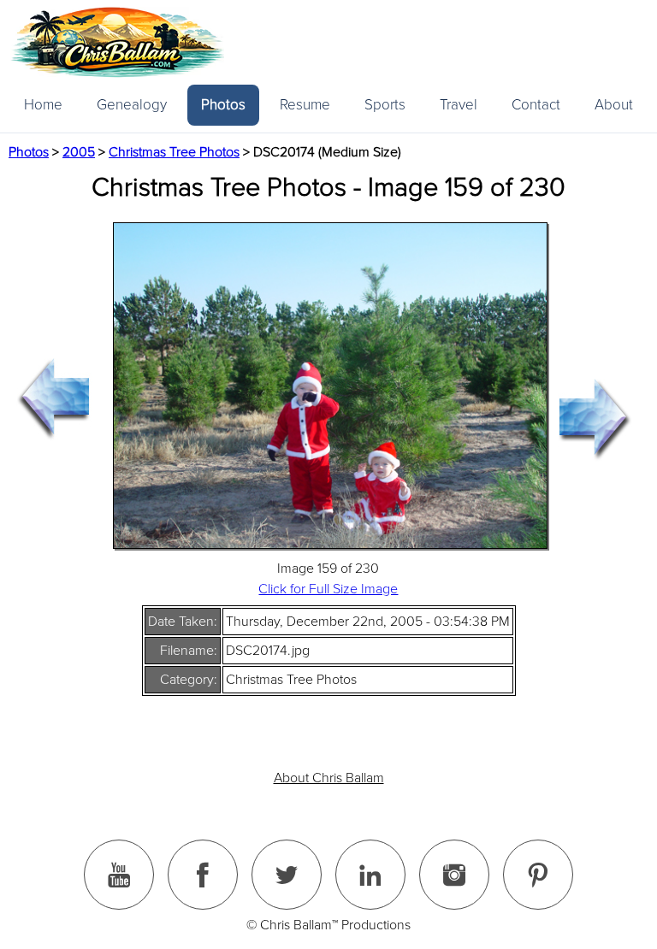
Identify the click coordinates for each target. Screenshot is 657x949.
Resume (305, 105)
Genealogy (132, 105)
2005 (78, 152)
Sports (384, 105)
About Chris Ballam (329, 778)
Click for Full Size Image (328, 589)
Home (43, 105)
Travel (458, 105)
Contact (536, 105)
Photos (223, 105)
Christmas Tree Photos (174, 152)
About (614, 105)
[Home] (117, 42)
